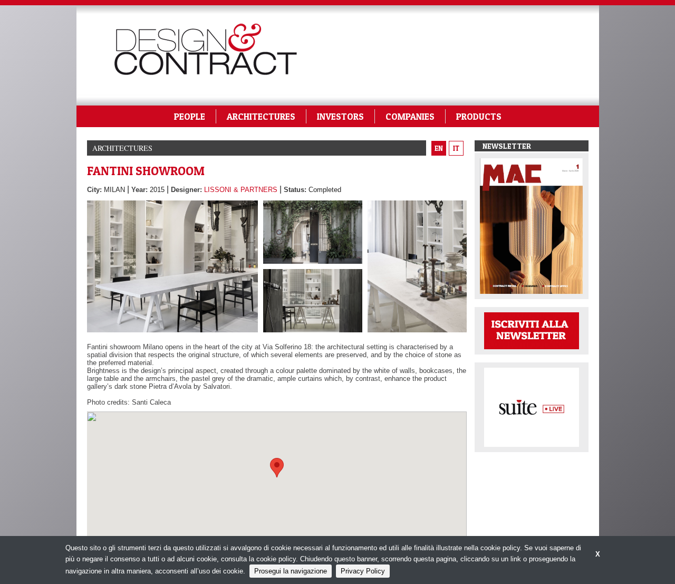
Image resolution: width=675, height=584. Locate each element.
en (439, 148)
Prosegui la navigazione (290, 571)
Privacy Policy (363, 571)
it (456, 148)
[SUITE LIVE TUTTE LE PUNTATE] (531, 406)
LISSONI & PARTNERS (240, 190)
